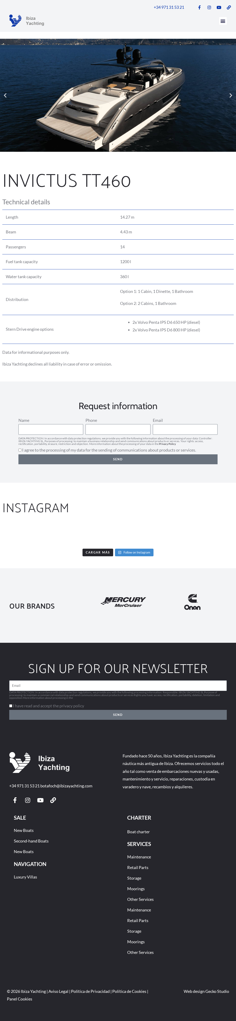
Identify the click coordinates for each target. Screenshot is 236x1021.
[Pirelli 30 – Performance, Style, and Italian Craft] (177, 534)
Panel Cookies (19, 998)
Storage (134, 878)
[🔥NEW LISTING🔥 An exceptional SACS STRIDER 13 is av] (98, 534)
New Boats (24, 830)
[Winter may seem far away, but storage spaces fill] (58, 534)
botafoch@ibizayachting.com (66, 785)
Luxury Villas (25, 876)
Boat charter (138, 831)
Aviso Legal (58, 991)
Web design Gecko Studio (206, 991)
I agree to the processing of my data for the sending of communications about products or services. (109, 449)
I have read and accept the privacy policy (48, 705)
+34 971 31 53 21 (24, 785)
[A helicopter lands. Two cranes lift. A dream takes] (217, 534)
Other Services (140, 899)
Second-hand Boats (31, 840)
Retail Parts (137, 867)
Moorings (136, 888)
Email (158, 420)
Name (23, 420)
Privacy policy (81, 698)
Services (139, 844)
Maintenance (139, 856)
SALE (20, 817)
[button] (223, 21)
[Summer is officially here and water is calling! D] (137, 534)
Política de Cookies (129, 991)
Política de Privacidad (90, 991)
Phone (91, 420)
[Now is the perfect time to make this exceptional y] (18, 534)
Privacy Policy (167, 444)
